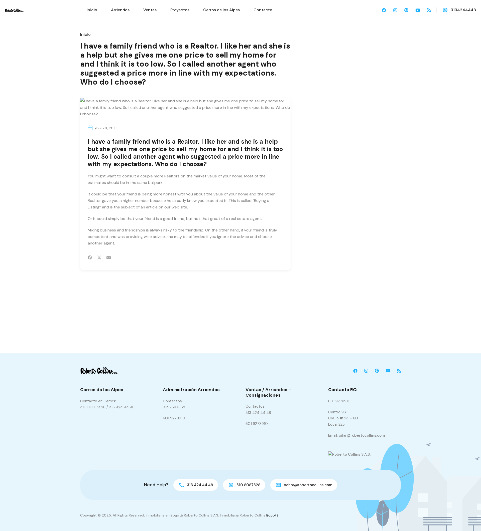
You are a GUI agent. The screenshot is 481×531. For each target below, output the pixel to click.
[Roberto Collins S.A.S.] (14, 10)
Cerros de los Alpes (221, 10)
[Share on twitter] (99, 257)
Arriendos (120, 10)
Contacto (263, 10)
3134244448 (463, 10)
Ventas (150, 10)
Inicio (92, 10)
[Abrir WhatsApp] (468, 518)
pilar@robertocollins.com (362, 435)
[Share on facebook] (90, 257)
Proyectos (179, 10)
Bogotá (272, 515)
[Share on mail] (108, 257)
